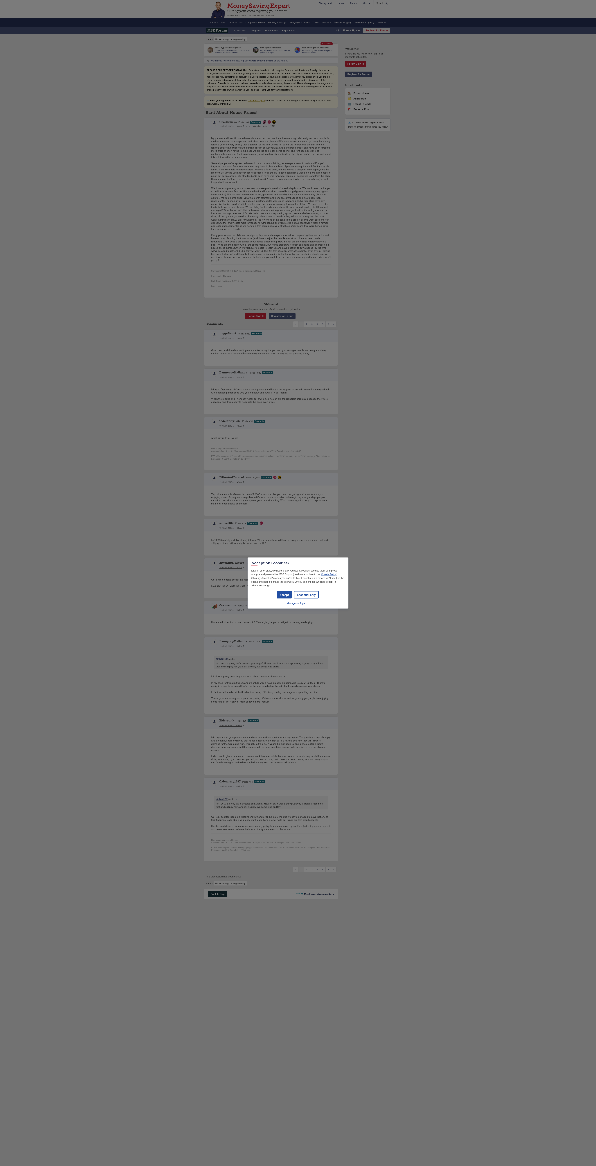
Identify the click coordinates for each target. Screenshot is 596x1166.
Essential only (306, 595)
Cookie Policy (328, 574)
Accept (284, 595)
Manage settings (296, 603)
